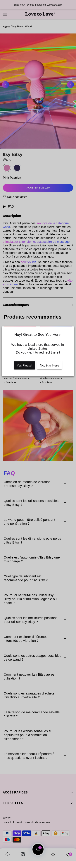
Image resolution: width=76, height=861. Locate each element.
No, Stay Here (49, 365)
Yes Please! (24, 365)
